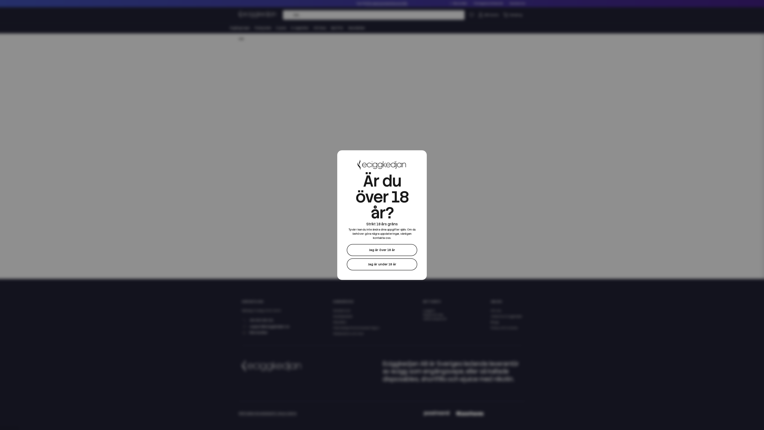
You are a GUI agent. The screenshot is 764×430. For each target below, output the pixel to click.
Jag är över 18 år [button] (382, 250)
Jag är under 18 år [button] (382, 264)
